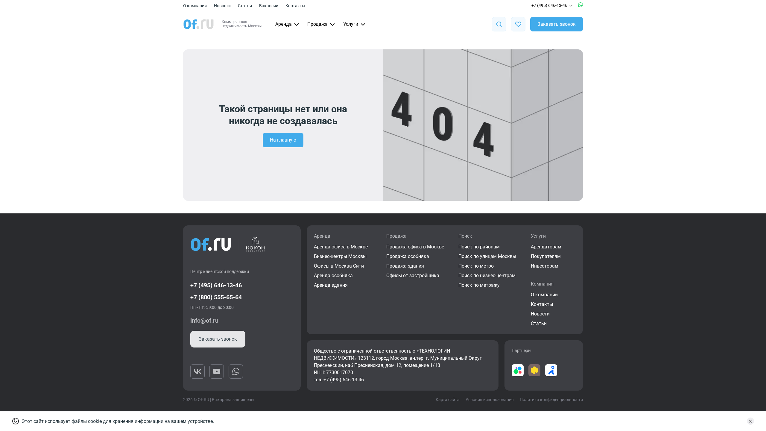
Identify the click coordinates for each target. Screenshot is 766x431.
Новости (222, 5)
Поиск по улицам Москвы (487, 256)
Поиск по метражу (479, 285)
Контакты (295, 5)
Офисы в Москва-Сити (339, 266)
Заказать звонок (556, 24)
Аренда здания (331, 285)
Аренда (283, 24)
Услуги (350, 24)
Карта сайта (448, 399)
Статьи (245, 5)
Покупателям (546, 256)
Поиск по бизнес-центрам (487, 275)
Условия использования (490, 399)
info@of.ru (204, 320)
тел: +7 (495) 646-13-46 (339, 380)
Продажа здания (405, 266)
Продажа (317, 24)
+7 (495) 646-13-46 (549, 5)
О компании (195, 5)
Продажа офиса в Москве (415, 247)
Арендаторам (546, 247)
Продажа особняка (407, 256)
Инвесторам (544, 266)
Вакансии (268, 5)
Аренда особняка (333, 275)
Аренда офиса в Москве (341, 247)
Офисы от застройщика (412, 275)
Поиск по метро (476, 266)
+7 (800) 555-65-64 (216, 297)
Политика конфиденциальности (551, 399)
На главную (283, 140)
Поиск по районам (479, 247)
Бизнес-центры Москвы (340, 256)
